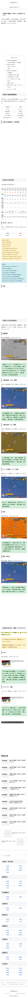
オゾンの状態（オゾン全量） (14, 78)
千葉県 (20, 881)
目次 (12, 57)
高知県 (20, 959)
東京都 (20, 883)
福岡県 (7, 968)
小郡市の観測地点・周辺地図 (14, 62)
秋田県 (20, 865)
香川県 (7, 959)
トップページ (7, 993)
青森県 (7, 868)
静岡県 (7, 921)
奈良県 (20, 932)
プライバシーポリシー (21, 993)
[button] (25, 855)
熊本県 (7, 974)
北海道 (7, 865)
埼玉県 (7, 887)
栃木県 (7, 883)
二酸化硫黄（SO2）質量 (13, 74)
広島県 (20, 943)
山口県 (20, 945)
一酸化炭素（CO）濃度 (13, 76)
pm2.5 (9, 87)
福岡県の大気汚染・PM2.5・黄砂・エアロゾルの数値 (13, 722)
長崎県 (7, 972)
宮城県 (7, 872)
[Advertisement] (14, 40)
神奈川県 (20, 885)
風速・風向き (11, 83)
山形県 (20, 868)
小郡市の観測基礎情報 (12, 60)
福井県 (20, 908)
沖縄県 (20, 974)
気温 (9, 81)
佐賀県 (7, 970)
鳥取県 (7, 943)
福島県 (20, 870)
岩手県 (7, 870)
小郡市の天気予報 (11, 64)
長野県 (20, 896)
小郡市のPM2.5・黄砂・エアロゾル (15, 85)
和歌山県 (20, 934)
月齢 (9, 68)
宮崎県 (20, 970)
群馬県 (7, 885)
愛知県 (20, 919)
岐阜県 (7, 919)
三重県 (20, 921)
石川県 (7, 910)
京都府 (7, 932)
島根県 (7, 945)
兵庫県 (20, 930)
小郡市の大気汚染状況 (12, 70)
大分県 (20, 968)
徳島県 (7, 957)
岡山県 (7, 948)
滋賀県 (7, 930)
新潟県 (7, 896)
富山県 (7, 908)
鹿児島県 (20, 972)
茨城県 (7, 881)
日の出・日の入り (12, 66)
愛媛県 (20, 957)
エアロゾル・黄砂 (12, 89)
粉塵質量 (10, 72)
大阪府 (7, 934)
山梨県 (7, 899)
